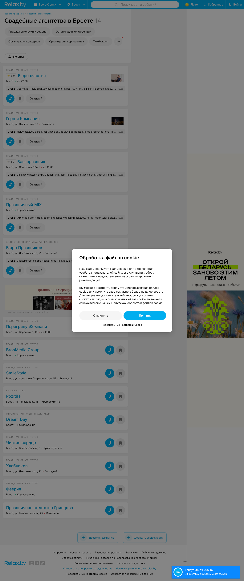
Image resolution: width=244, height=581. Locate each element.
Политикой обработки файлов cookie (137, 303)
